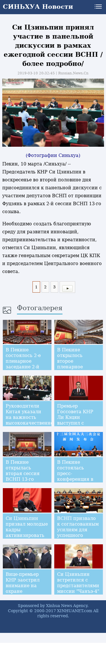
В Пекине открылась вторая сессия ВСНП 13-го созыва (23, 473)
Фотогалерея (39, 308)
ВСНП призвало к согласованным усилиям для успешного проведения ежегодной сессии (78, 535)
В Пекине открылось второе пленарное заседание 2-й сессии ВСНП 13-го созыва (77, 367)
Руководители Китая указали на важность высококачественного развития (32, 417)
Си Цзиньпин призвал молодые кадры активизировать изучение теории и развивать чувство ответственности (27, 538)
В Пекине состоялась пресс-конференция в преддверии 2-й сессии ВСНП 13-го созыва (77, 479)
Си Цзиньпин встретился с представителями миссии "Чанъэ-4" (78, 583)
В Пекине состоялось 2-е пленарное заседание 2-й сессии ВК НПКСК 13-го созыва (23, 367)
